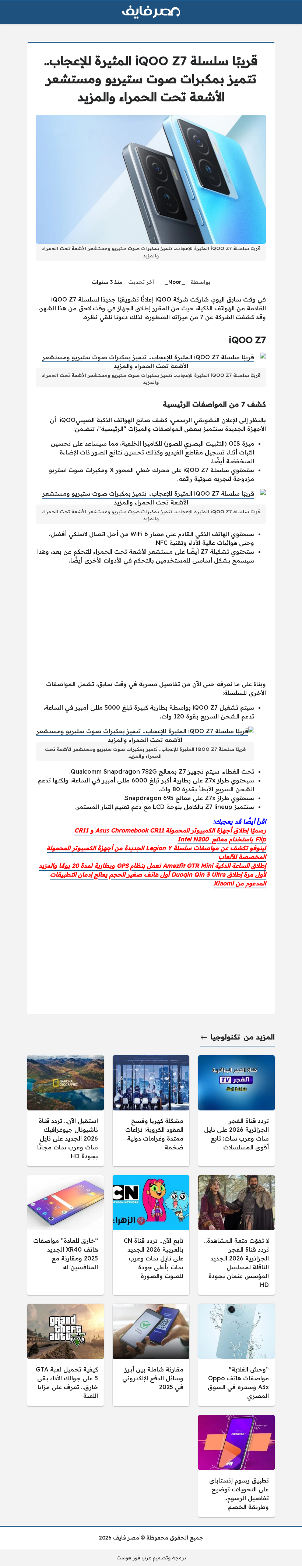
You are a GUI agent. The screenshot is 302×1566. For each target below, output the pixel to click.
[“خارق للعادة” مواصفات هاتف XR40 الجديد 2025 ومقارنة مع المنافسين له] (65, 1235)
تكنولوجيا (225, 1036)
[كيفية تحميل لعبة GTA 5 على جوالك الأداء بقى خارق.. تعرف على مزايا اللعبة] (65, 1355)
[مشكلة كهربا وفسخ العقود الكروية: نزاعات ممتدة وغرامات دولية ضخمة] (151, 1110)
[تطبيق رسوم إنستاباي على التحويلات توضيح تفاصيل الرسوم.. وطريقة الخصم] (236, 1466)
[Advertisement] (151, 622)
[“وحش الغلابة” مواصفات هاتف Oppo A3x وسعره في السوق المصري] (236, 1355)
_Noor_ (174, 282)
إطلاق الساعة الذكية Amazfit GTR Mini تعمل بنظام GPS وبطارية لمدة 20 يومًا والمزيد (152, 865)
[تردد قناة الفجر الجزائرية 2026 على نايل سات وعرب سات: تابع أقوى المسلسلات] (236, 1110)
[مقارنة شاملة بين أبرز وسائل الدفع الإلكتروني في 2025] (151, 1355)
